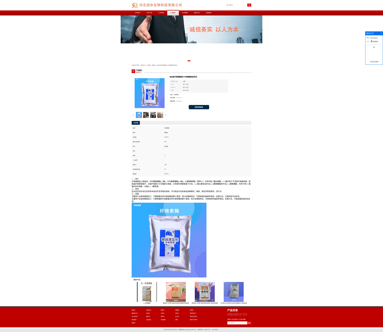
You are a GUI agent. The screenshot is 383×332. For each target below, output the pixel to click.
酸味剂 (162, 310)
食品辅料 (163, 319)
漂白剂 (177, 313)
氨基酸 (177, 310)
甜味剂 (133, 310)
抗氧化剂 (148, 310)
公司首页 (137, 12)
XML (195, 329)
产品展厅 (173, 12)
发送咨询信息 (199, 107)
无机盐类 (148, 319)
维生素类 (134, 319)
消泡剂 (148, 313)
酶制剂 (154, 65)
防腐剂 (191, 310)
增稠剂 (133, 323)
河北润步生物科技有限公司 (170, 329)
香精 (176, 319)
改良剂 (162, 313)
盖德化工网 (207, 329)
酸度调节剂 (135, 313)
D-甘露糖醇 (147, 303)
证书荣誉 (185, 12)
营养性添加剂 (193, 316)
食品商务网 (215, 329)
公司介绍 (149, 12)
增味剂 (162, 316)
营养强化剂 (193, 313)
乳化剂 (177, 316)
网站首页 (142, 65)
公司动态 (161, 12)
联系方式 (197, 12)
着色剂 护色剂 (193, 319)
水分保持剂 (135, 316)
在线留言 (208, 12)
